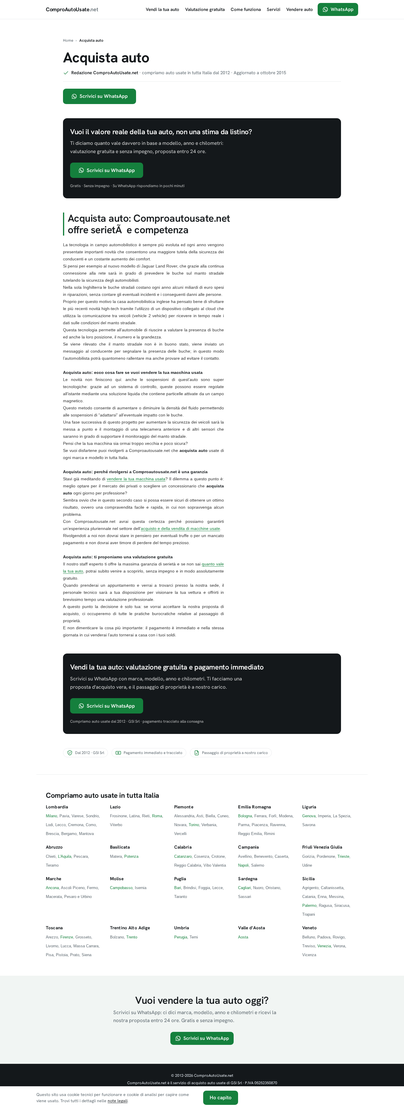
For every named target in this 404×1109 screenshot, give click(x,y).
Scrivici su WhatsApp (104, 96)
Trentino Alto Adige (130, 928)
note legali (117, 1100)
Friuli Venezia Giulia (322, 847)
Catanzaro (183, 856)
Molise (117, 879)
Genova (309, 816)
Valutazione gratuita (205, 9)
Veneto (309, 928)
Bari (177, 888)
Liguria (309, 807)
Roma (157, 816)
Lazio (115, 807)
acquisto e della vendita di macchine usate (180, 528)
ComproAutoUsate (72, 9)
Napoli (243, 865)
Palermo (309, 905)
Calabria (183, 847)
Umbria (181, 928)
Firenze (66, 937)
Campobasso (121, 888)
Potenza (131, 856)
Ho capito (221, 1097)
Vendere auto (299, 9)
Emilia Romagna (254, 807)
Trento (131, 937)
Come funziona (246, 9)
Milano (51, 816)
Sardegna (247, 879)
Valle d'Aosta (251, 928)
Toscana (54, 928)
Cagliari (244, 888)
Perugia (180, 937)
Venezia (324, 946)
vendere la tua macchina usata (136, 478)
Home (68, 40)
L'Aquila (64, 856)
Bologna (245, 816)
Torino (194, 825)
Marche (53, 879)
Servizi (273, 9)
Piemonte (183, 807)
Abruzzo (54, 847)
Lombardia (57, 807)
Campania (248, 847)
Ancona (52, 888)
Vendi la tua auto (162, 9)
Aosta (243, 937)
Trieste (343, 856)
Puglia (180, 879)
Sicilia (308, 879)
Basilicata (120, 847)
